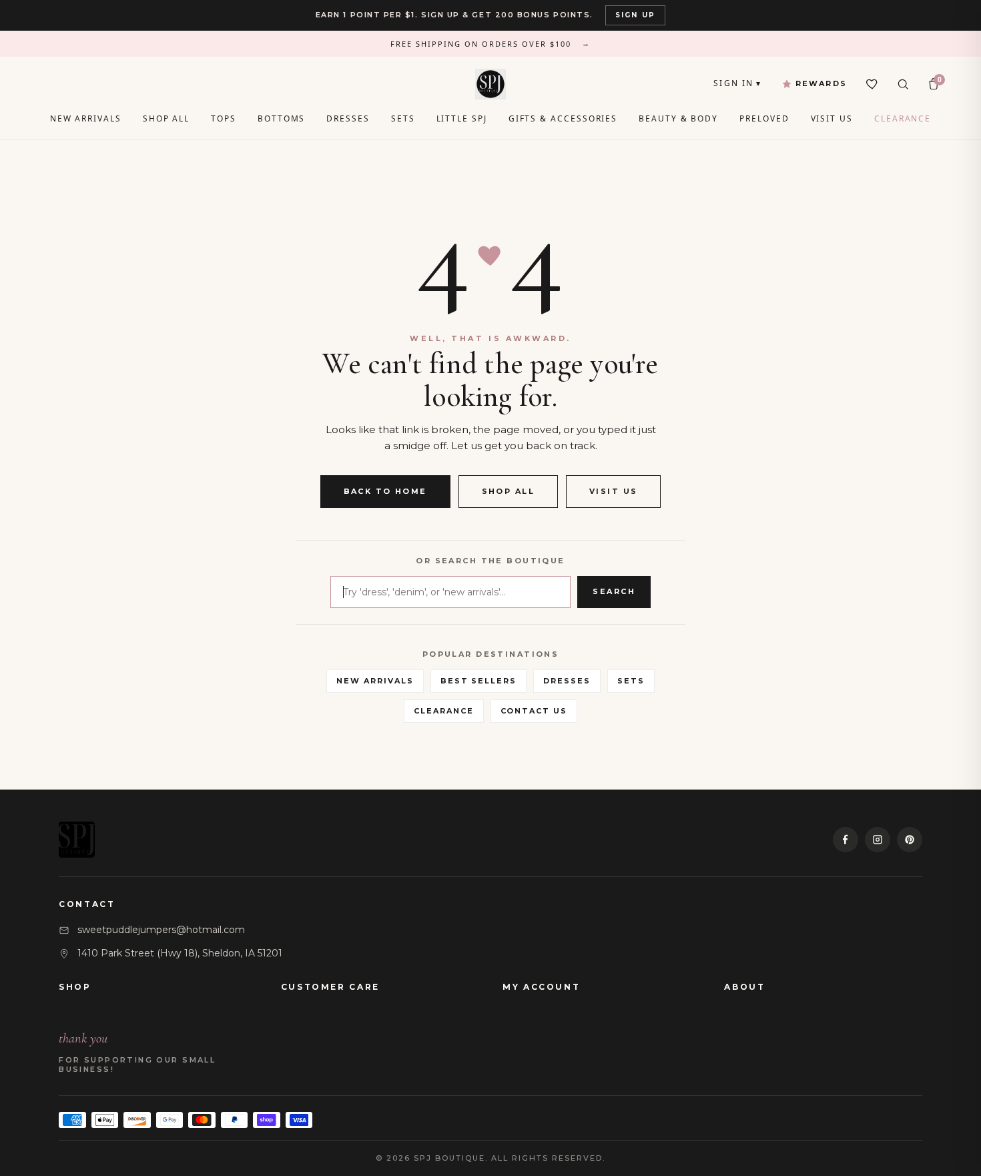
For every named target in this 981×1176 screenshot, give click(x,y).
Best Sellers (478, 680)
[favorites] (872, 84)
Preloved (764, 118)
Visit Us (832, 118)
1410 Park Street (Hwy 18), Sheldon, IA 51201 (179, 953)
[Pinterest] (909, 839)
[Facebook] (845, 839)
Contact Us (534, 710)
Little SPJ (461, 118)
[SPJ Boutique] (490, 84)
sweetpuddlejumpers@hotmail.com (161, 930)
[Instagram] (877, 839)
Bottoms (281, 118)
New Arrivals (85, 118)
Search (614, 591)
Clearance (902, 118)
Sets (403, 118)
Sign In (737, 83)
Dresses (347, 118)
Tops (223, 118)
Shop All (166, 118)
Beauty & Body (678, 118)
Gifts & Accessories (563, 118)
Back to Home (385, 491)
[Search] (903, 84)
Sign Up (635, 15)
